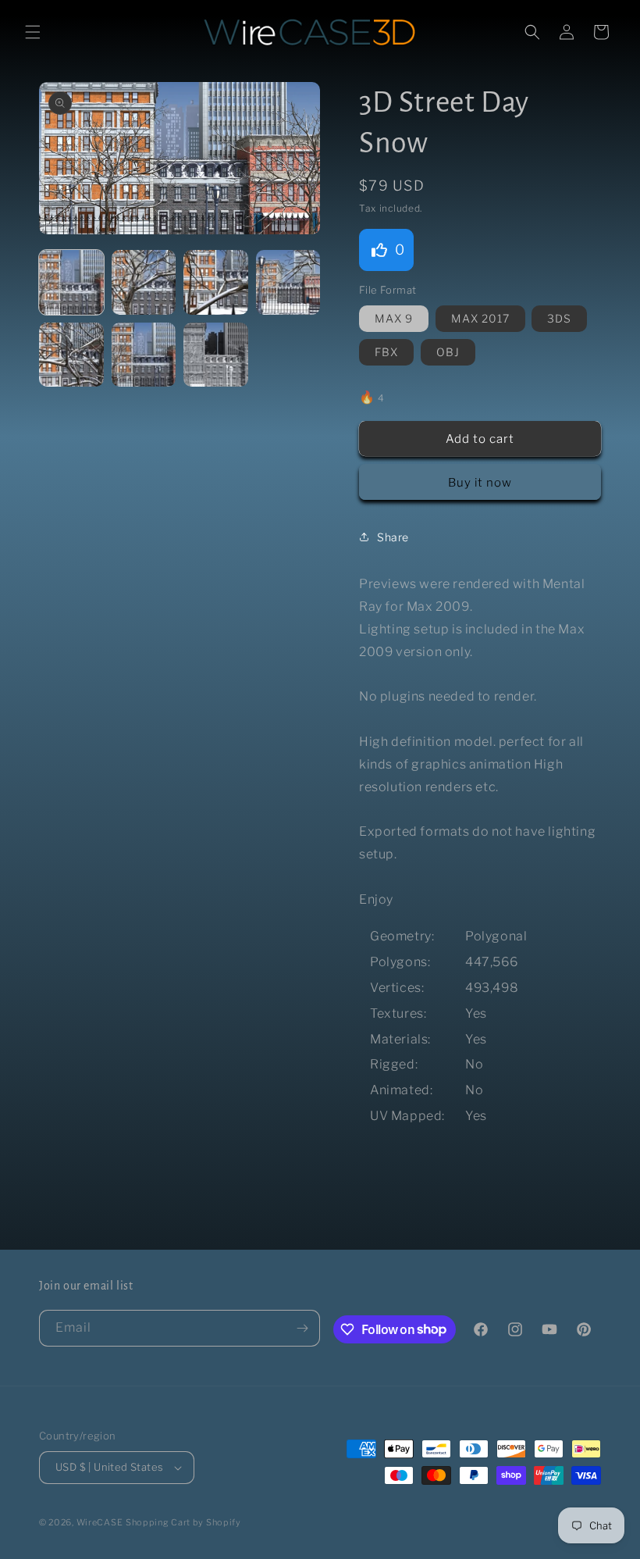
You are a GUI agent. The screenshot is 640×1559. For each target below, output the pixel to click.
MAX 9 (394, 318)
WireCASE (99, 1522)
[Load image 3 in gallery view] (215, 282)
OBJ (448, 352)
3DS (559, 318)
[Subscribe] (302, 1328)
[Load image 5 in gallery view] (71, 355)
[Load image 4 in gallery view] (288, 282)
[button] (33, 32)
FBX (386, 352)
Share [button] (393, 537)
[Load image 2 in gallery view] (144, 282)
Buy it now (480, 483)
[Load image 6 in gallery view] (144, 355)
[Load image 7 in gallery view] (215, 355)
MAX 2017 (480, 318)
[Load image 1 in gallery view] (71, 282)
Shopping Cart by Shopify (183, 1522)
